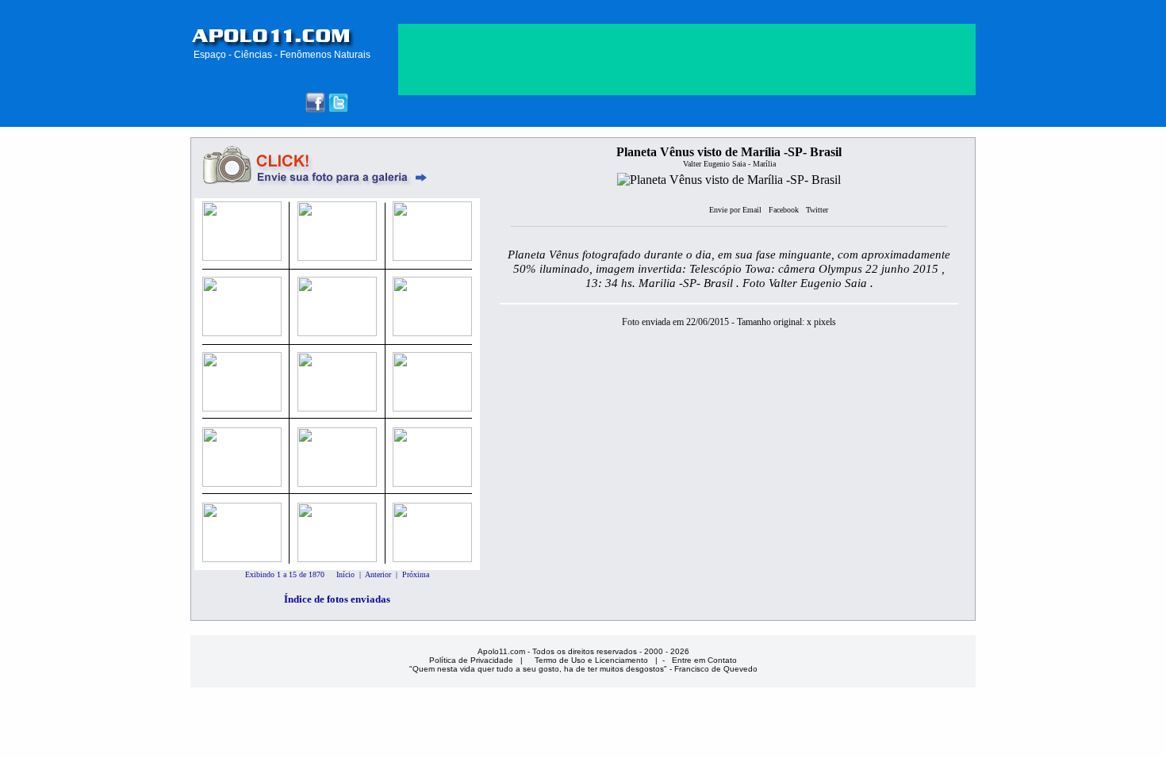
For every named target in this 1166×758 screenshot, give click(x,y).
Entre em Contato (704, 660)
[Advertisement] (687, 212)
